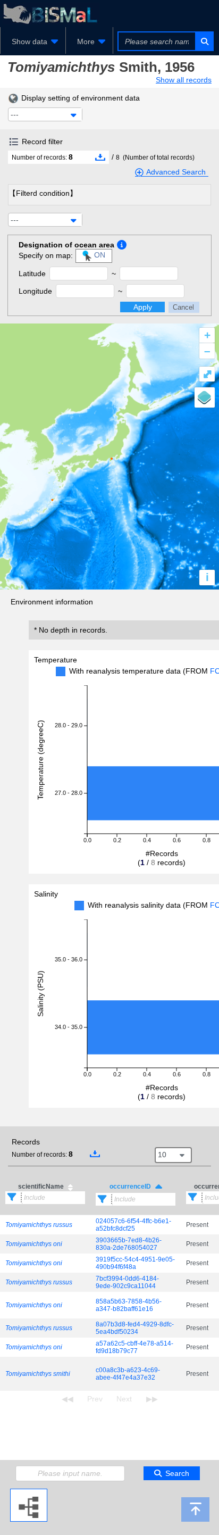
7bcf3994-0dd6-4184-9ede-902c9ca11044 (127, 1282)
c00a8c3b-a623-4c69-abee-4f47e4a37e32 (128, 1373)
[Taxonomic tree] (28, 1493)
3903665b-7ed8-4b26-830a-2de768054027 (129, 1244)
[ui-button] (204, 41)
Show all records (184, 80)
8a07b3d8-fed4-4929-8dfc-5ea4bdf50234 (135, 1328)
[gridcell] (45, 1225)
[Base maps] (205, 397)
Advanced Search (176, 172)
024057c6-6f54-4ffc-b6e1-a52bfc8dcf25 (133, 1224)
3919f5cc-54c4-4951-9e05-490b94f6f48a (135, 1263)
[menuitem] (33, 41)
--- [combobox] (15, 114)
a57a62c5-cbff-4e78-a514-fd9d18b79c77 (134, 1347)
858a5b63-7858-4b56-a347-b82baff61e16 (129, 1305)
